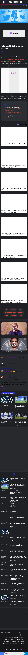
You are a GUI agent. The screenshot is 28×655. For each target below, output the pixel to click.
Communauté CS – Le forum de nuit (6, 404)
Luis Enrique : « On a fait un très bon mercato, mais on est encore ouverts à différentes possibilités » (18, 577)
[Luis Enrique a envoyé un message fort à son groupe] (5, 546)
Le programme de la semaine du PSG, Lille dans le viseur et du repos (18, 564)
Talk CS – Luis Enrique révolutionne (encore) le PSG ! (17, 550)
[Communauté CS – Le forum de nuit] (7, 399)
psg (7, 315)
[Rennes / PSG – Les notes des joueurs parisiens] (5, 603)
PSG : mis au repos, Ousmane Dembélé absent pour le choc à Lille (20, 406)
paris (20, 309)
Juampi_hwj (17, 59)
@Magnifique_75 (15, 109)
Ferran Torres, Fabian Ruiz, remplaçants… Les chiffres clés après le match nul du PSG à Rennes (17, 538)
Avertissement (14, 645)
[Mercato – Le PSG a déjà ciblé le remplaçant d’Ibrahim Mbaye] (5, 517)
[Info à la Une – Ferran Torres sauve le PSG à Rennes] (5, 591)
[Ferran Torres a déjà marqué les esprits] (5, 571)
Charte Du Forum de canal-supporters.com (14, 639)
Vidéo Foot (23, 635)
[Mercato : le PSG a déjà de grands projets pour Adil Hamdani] (7, 415)
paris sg (21, 312)
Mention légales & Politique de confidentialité (14, 641)
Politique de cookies (7, 643)
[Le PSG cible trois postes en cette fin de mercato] (5, 511)
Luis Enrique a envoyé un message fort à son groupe (17, 544)
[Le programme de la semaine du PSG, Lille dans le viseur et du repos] (5, 564)
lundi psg (13, 309)
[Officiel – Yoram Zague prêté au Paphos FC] (5, 505)
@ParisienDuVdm (9, 112)
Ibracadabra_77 (13, 61)
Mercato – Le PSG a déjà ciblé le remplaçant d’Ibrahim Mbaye (18, 516)
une (21, 315)
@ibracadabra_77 (9, 110)
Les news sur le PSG (15, 635)
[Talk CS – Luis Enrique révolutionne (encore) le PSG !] (5, 552)
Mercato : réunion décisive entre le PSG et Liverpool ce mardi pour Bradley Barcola (20, 421)
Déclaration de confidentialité (19, 643)
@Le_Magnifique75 (8, 59)
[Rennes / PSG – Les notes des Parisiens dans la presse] (5, 585)
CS (7, 309)
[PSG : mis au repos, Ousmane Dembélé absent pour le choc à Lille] (21, 399)
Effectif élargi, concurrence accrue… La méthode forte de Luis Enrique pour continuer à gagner (17, 524)
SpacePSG (14, 315)
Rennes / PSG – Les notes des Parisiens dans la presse (17, 584)
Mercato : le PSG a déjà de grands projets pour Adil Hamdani (7, 421)
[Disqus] (14, 372)
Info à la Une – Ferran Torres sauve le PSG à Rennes (17, 590)
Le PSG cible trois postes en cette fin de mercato (17, 510)
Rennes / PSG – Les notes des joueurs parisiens (17, 602)
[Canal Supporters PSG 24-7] (14, 2)
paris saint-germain (10, 312)
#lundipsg (19, 112)
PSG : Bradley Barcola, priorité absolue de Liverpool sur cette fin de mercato (18, 558)
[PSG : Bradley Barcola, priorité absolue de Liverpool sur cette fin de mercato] (5, 558)
